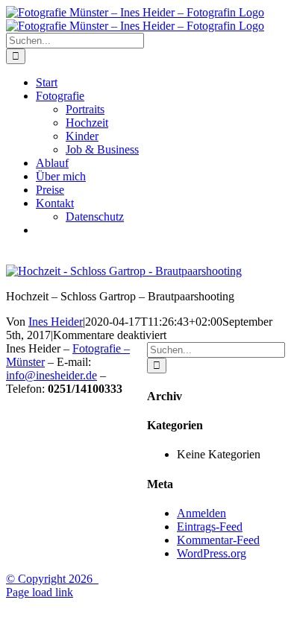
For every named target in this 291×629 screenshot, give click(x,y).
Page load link (39, 592)
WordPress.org (211, 553)
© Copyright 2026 (52, 578)
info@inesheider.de (51, 375)
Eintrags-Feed (209, 526)
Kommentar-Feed (218, 540)
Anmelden (201, 513)
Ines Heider (55, 321)
